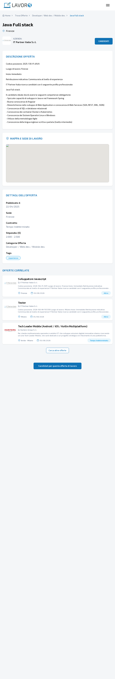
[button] (57, 286)
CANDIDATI (103, 41)
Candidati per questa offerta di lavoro (57, 366)
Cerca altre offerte (57, 350)
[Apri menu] (107, 5)
